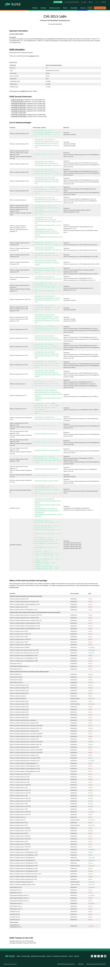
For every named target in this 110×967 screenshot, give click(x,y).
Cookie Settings (81, 964)
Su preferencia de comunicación (60, 956)
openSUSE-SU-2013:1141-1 (18, 105)
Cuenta (84, 2)
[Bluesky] (105, 956)
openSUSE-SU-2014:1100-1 (18, 114)
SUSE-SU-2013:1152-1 (17, 99)
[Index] (56, 24)
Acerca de (49, 956)
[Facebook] (95, 956)
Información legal (25, 956)
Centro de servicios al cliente (72, 2)
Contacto (90, 8)
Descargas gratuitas (100, 8)
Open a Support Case (12, 964)
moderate (32, 56)
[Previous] (51, 24)
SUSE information (17, 49)
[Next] (60, 24)
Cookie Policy (103, 964)
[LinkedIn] (102, 956)
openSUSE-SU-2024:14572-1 (19, 116)
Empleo (18, 956)
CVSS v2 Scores (13, 62)
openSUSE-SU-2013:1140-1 (18, 103)
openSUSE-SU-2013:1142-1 (18, 107)
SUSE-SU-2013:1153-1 (17, 101)
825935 (23, 91)
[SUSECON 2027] (57, 2)
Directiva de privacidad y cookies (93, 964)
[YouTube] (92, 956)
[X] (98, 956)
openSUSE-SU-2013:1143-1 (18, 109)
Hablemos (76, 956)
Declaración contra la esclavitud (38, 956)
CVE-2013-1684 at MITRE (16, 34)
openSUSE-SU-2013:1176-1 (18, 111)
